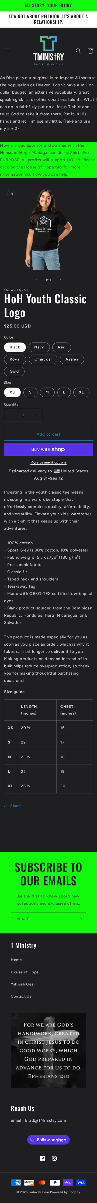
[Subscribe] (80, 919)
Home (16, 960)
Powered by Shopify (65, 1192)
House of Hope (25, 972)
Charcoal (43, 359)
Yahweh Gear (23, 984)
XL (81, 392)
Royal (15, 359)
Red (61, 347)
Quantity (11, 404)
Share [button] (15, 806)
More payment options (48, 462)
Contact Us (21, 996)
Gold (14, 371)
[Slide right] (60, 280)
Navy (39, 347)
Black (15, 347)
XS (12, 392)
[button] (7, 51)
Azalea (71, 359)
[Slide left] (37, 280)
